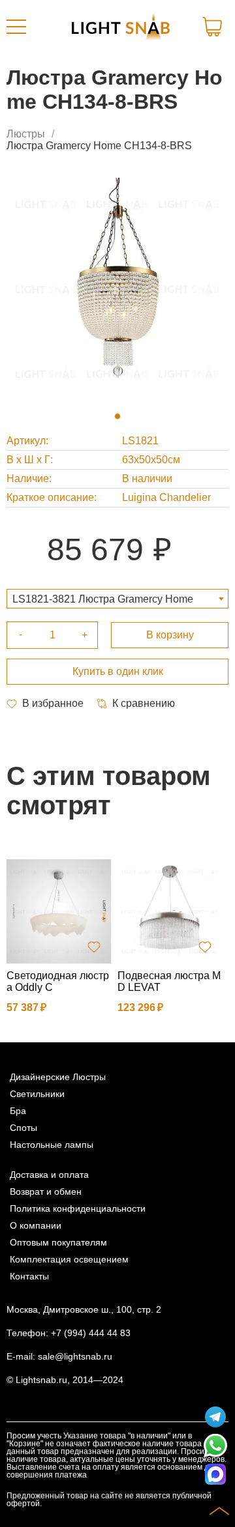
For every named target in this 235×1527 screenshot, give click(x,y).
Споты (23, 1127)
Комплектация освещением (69, 1259)
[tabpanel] (117, 288)
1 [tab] (117, 416)
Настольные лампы (51, 1144)
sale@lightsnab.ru (75, 1356)
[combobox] (117, 598)
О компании (35, 1225)
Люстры (26, 133)
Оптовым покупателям (58, 1242)
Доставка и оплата (49, 1174)
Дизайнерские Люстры (58, 1077)
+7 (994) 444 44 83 (91, 1333)
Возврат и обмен (46, 1191)
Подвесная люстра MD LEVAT (169, 981)
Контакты (29, 1276)
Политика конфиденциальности (78, 1208)
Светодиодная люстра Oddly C (58, 981)
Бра (18, 1111)
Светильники (37, 1094)
